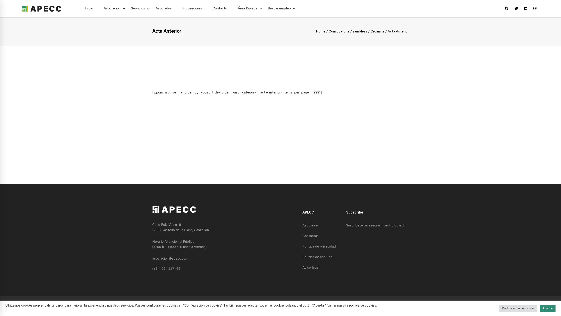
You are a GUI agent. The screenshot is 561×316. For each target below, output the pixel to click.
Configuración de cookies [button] (518, 308)
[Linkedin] (526, 8)
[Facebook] (506, 8)
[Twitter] (516, 8)
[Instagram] (535, 8)
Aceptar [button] (548, 308)
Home (320, 31)
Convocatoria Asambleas (348, 31)
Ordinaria (377, 31)
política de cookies (362, 305)
